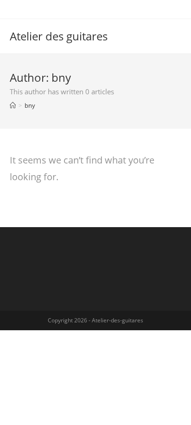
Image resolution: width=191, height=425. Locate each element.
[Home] (13, 105)
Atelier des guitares (59, 36)
